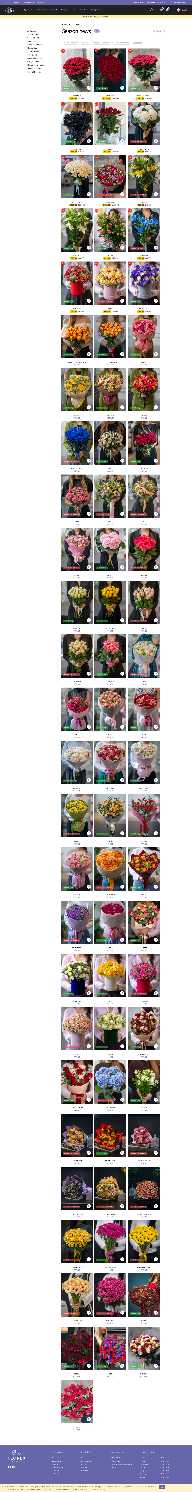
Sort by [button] (159, 31)
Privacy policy (85, 1470)
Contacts (40, 2)
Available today (122, 43)
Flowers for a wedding (36, 65)
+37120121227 (163, 2)
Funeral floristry (34, 72)
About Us (17, 2)
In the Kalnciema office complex (142, 2)
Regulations (85, 1458)
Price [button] (84, 42)
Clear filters (137, 43)
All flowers (31, 31)
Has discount (71, 43)
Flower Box (82, 10)
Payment (84, 1464)
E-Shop (8, 2)
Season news (42, 10)
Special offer (29, 10)
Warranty (84, 1467)
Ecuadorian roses (34, 58)
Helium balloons (34, 68)
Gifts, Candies (33, 61)
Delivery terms (86, 1461)
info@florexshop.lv (178, 2)
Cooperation (29, 2)
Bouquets (54, 10)
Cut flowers (32, 55)
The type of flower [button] (100, 42)
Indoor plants (95, 10)
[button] (182, 10)
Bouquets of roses (68, 10)
